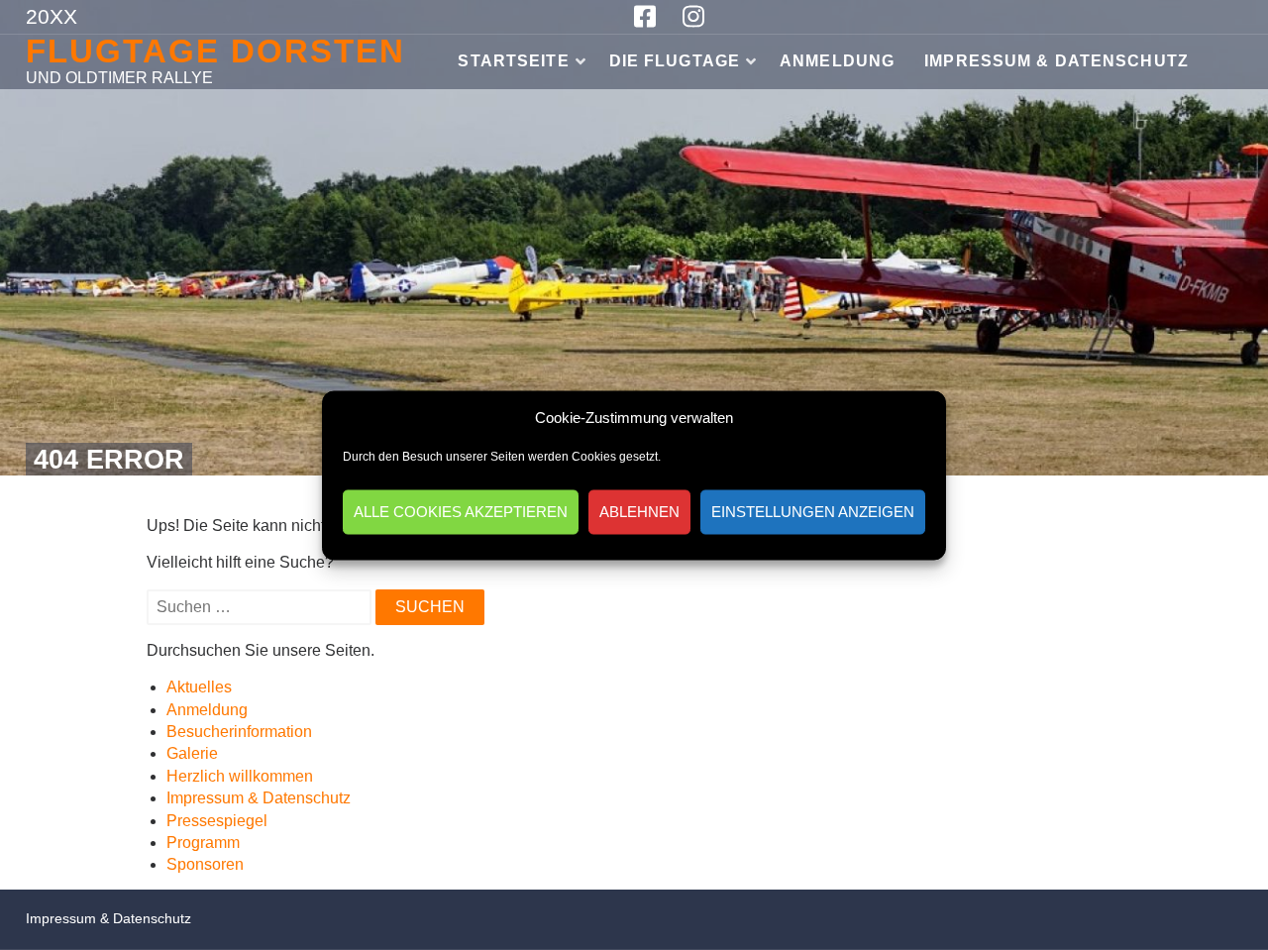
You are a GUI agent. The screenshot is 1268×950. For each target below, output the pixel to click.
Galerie (192, 753)
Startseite (513, 61)
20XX (51, 16)
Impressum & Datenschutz (1056, 61)
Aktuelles (199, 687)
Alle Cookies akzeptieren (461, 511)
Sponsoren (205, 864)
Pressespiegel (216, 820)
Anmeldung (837, 61)
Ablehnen (639, 511)
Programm (203, 842)
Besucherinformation (239, 731)
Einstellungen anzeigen (812, 511)
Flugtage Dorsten (215, 51)
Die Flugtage (674, 61)
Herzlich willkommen (239, 776)
